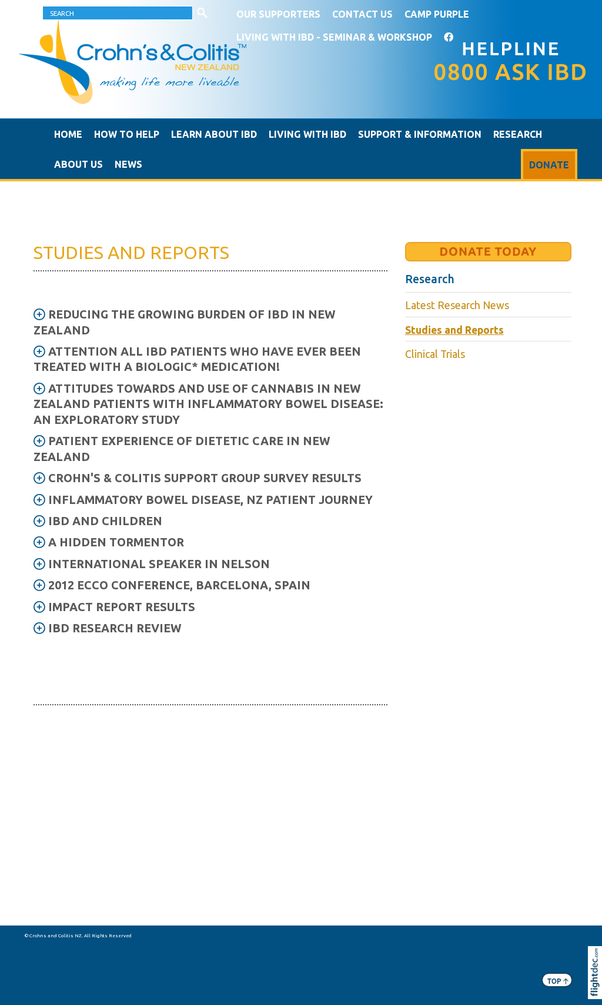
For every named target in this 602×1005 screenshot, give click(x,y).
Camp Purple (436, 14)
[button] (597, 988)
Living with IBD (307, 134)
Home (68, 134)
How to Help (126, 134)
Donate (549, 165)
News (128, 164)
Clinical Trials (435, 354)
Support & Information (419, 134)
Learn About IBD (214, 134)
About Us (78, 164)
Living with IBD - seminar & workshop (334, 37)
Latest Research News (457, 305)
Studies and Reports (454, 330)
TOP (558, 981)
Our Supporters (278, 14)
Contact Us (362, 14)
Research (517, 134)
